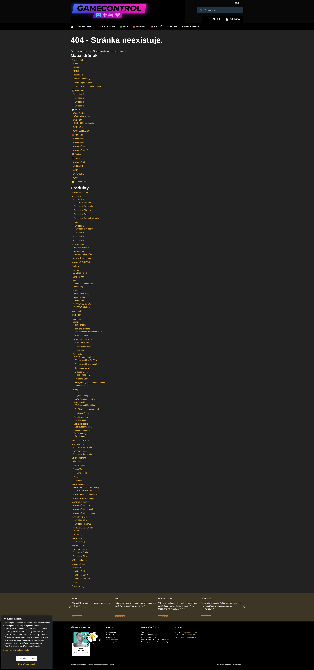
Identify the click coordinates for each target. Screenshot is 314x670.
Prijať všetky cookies (27, 658)
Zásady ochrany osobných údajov (101, 665)
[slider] (77, 616)
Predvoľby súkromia (78, 665)
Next (243, 607)
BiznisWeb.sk (238, 665)
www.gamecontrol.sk (188, 637)
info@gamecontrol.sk (189, 632)
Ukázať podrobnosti (26, 664)
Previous (70, 607)
